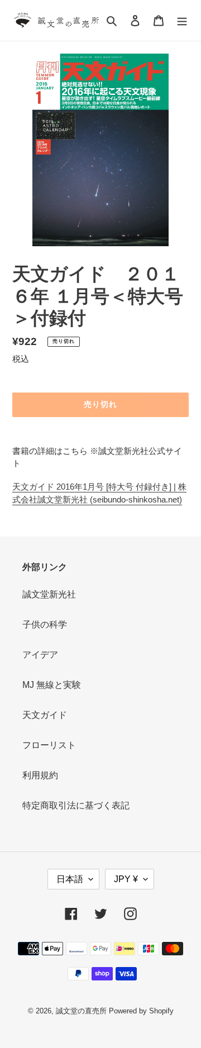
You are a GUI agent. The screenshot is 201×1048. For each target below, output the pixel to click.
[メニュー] (182, 20)
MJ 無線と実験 (51, 685)
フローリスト (49, 745)
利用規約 (40, 775)
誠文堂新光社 (49, 594)
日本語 (69, 879)
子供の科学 (44, 624)
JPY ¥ (126, 879)
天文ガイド (44, 715)
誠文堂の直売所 (81, 1011)
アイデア (40, 654)
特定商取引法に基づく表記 (76, 805)
